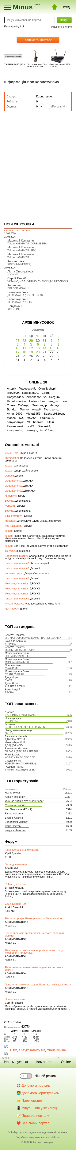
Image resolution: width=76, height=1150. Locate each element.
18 (24, 352)
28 (24, 340)
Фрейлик (13, 309)
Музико (12, 274)
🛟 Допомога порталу (33, 1085)
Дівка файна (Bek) (19, 302)
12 (31, 348)
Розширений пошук (61, 27)
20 (38, 352)
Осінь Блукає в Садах (20, 650)
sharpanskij (14, 430)
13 (38, 348)
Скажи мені (13, 668)
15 (51, 348)
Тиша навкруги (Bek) (21, 250)
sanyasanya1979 (18, 422)
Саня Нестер (13, 826)
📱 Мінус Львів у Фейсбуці (37, 1108)
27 (17, 340)
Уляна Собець (17, 405)
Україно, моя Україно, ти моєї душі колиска (37, 281)
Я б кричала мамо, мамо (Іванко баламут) (34, 637)
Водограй (12, 721)
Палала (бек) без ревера (21, 751)
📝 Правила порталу (32, 1115)
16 (58, 348)
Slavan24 (44, 426)
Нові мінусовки (16, 1062)
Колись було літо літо (20, 757)
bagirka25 (46, 417)
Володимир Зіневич (16, 821)
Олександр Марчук (46, 405)
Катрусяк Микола (15, 830)
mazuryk (31, 430)
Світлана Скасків (15, 805)
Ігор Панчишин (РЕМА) (18, 809)
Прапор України (18, 288)
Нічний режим (45, 1076)
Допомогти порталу (38, 39)
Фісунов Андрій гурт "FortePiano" (24, 801)
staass (11, 417)
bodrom (38, 422)
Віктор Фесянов (14, 813)
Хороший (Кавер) (19, 264)
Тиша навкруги (18, 257)
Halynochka (37, 401)
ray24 (30, 426)
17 (17, 352)
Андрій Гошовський (21, 388)
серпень (38, 329)
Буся (8, 680)
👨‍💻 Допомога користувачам (38, 1093)
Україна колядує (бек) (20, 769)
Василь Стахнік (14, 817)
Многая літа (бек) (17, 662)
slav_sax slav (58, 401)
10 (17, 348)
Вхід (66, 7)
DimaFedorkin (16, 401)
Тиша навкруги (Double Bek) (27, 243)
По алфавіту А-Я (14, 26)
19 (31, 352)
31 (44, 340)
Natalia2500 (30, 392)
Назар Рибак (12, 792)
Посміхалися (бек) (18, 656)
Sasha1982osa (54, 413)
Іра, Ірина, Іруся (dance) (21, 715)
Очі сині (10, 733)
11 (24, 348)
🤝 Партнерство (29, 1100)
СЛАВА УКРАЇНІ (14, 674)
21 (44, 352)
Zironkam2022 (36, 397)
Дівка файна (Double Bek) (25, 295)
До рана (10, 644)
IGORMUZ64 (28, 417)
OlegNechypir (47, 388)
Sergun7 (55, 397)
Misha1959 (33, 413)
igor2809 (13, 392)
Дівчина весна (15, 739)
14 (44, 348)
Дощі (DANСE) (14, 745)
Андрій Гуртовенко (45, 409)
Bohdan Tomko (18, 409)
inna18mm (47, 430)
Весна (9, 692)
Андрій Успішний (15, 796)
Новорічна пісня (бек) (20, 763)
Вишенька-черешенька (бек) (25, 727)
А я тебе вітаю (15, 686)
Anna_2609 (14, 413)
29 (31, 340)
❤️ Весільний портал (32, 1123)
